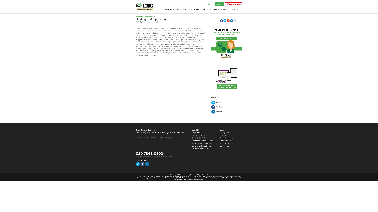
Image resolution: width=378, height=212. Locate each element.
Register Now (196, 132)
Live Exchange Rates (171, 9)
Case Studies (206, 9)
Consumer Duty (225, 141)
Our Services (185, 9)
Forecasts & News (220, 9)
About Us (233, 9)
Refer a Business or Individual (203, 141)
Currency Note (142, 16)
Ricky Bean (142, 22)
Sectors (196, 9)
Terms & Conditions (227, 138)
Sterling (151, 16)
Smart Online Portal (199, 138)
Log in (210, 4)
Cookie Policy (225, 135)
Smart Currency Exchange (201, 143)
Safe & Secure (225, 146)
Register (219, 4)
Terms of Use (224, 143)
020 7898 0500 (235, 4)
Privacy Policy (225, 132)
